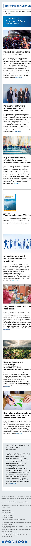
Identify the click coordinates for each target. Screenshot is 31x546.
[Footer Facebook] (3, 541)
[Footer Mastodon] (16, 541)
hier (11, 11)
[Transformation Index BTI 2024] (9, 202)
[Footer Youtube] (22, 541)
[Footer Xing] (19, 541)
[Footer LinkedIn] (9, 541)
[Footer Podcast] (26, 541)
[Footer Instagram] (6, 541)
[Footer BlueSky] (13, 541)
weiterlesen (18, 77)
